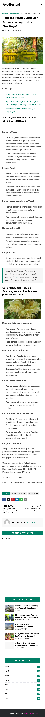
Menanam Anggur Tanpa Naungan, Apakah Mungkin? (27, 616)
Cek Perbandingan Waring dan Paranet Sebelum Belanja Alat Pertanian (26, 607)
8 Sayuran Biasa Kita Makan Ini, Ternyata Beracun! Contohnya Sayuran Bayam (27, 635)
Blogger (36, 713)
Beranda (5, 14)
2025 (22, 671)
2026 (22, 667)
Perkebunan (22, 493)
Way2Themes (28, 713)
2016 (22, 698)
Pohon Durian (14, 14)
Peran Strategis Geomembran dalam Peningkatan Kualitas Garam (27, 625)
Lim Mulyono (6, 30)
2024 (22, 676)
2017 (22, 694)
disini (17, 277)
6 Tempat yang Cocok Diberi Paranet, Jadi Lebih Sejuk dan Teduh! (26, 644)
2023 (22, 680)
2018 (22, 689)
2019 (22, 685)
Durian (13, 493)
